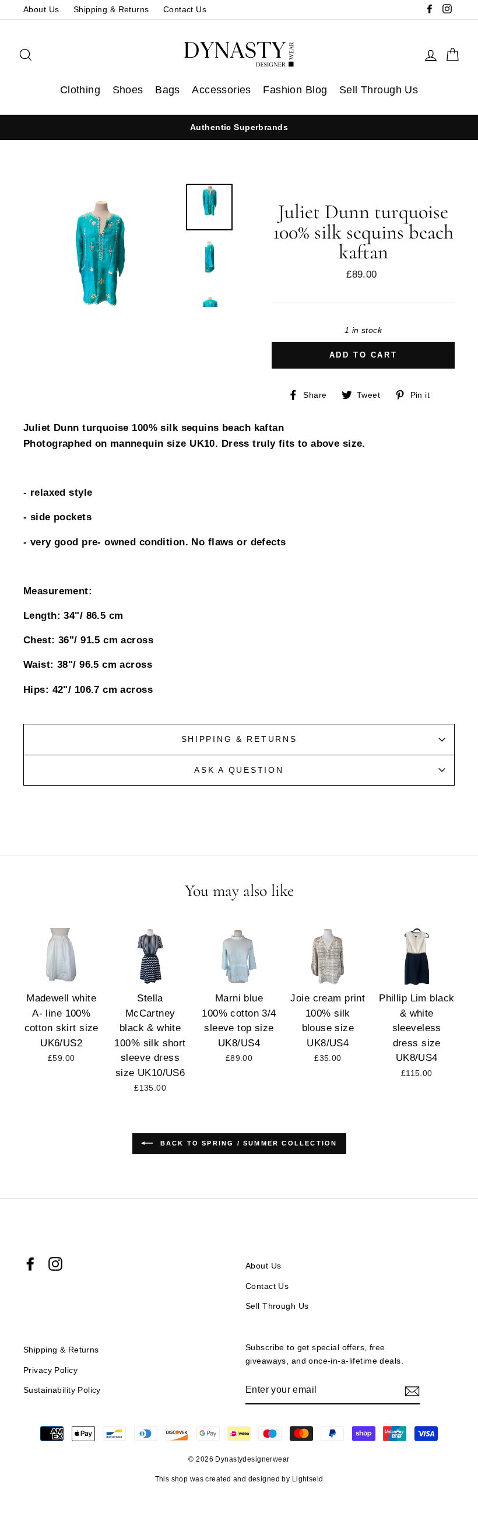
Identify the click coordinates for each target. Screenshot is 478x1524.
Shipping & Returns (111, 9)
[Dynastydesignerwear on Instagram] (55, 1264)
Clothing (80, 90)
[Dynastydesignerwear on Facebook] (30, 1264)
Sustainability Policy (62, 1390)
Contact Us (184, 9)
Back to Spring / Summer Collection (247, 1143)
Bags (167, 90)
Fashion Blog (295, 90)
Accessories (221, 90)
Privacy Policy (50, 1370)
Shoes (128, 90)
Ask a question (238, 770)
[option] (239, 127)
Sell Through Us (378, 90)
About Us (41, 9)
